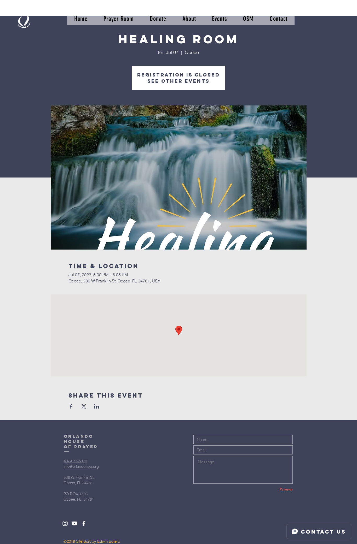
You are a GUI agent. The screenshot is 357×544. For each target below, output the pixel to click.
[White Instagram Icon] (65, 523)
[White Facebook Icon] (83, 523)
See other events (178, 81)
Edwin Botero (108, 541)
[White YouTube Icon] (74, 523)
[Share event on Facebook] (70, 406)
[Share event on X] (83, 406)
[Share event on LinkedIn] (96, 406)
